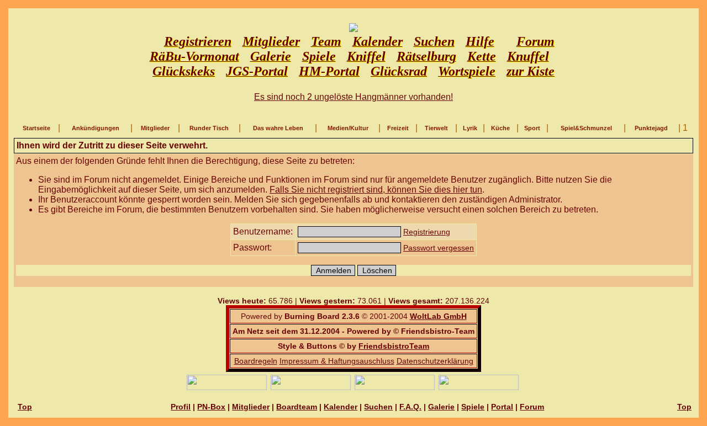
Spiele (472, 406)
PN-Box (211, 406)
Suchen (378, 406)
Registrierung (426, 231)
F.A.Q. (410, 406)
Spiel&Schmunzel (586, 128)
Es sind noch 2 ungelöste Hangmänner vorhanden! (353, 97)
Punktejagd (651, 128)
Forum (532, 406)
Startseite (36, 128)
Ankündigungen (95, 128)
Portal (502, 406)
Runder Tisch (209, 128)
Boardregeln (255, 360)
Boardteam (296, 406)
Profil (181, 406)
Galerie (441, 406)
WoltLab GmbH (438, 316)
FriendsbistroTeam (393, 346)
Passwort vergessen (438, 247)
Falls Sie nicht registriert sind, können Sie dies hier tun (376, 189)
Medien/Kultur (348, 128)
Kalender (340, 406)
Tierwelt (436, 128)
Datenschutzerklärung (435, 360)
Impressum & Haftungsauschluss (336, 360)
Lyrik (470, 128)
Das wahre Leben (278, 128)
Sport (532, 128)
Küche (500, 128)
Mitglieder (155, 128)
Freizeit (398, 128)
